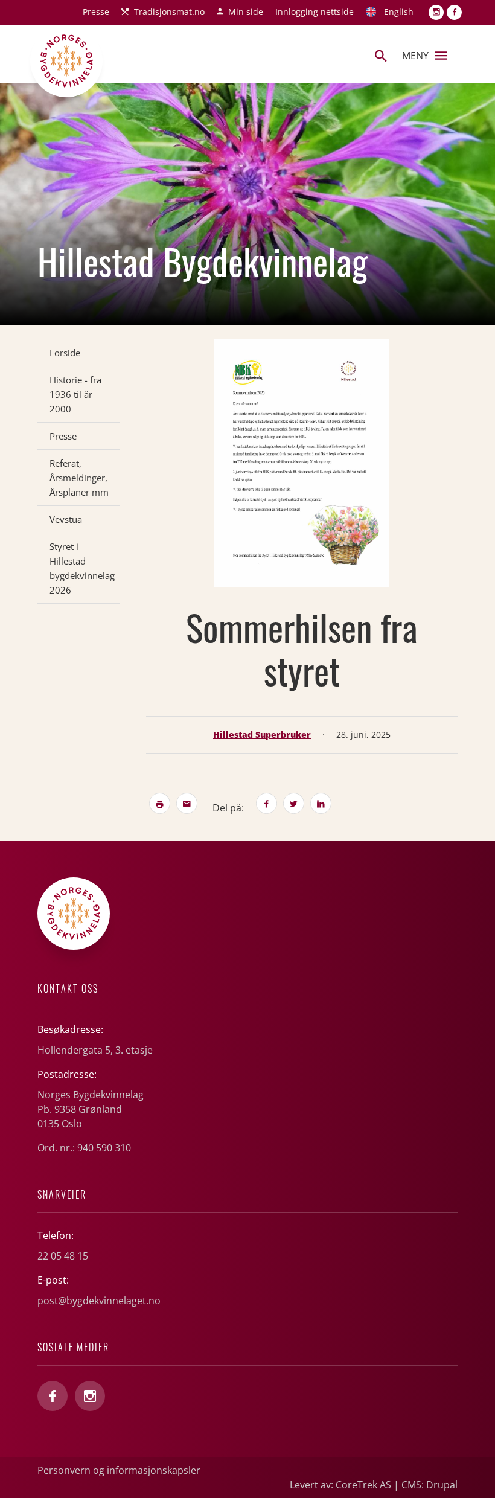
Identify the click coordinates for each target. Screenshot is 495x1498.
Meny (415, 55)
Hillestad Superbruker (262, 734)
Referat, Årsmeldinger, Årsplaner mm (79, 477)
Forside (65, 353)
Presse (96, 12)
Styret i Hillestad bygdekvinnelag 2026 (82, 568)
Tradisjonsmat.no (169, 12)
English (399, 12)
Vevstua (66, 519)
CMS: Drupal (429, 1484)
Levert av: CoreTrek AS (340, 1484)
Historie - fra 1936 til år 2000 (75, 394)
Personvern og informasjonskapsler (118, 1470)
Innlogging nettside (314, 12)
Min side (245, 12)
